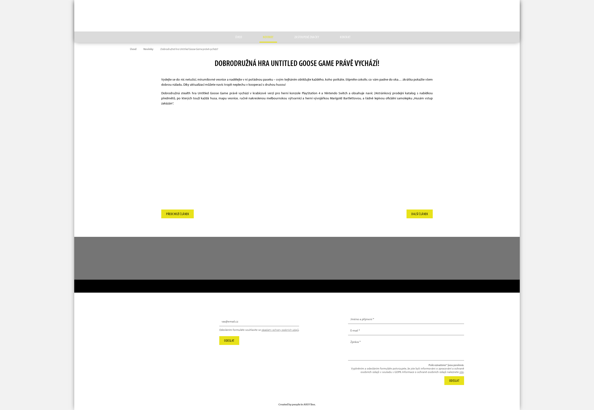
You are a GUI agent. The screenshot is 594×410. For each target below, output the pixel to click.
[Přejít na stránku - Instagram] (472, 10)
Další (420, 213)
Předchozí (177, 213)
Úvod (238, 37)
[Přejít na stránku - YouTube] (483, 10)
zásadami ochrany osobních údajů (280, 330)
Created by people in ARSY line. (297, 404)
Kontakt (345, 37)
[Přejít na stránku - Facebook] (494, 10)
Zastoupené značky (306, 37)
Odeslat (229, 340)
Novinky (268, 37)
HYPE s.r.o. (297, 16)
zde (461, 372)
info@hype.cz (144, 332)
